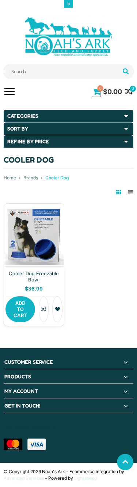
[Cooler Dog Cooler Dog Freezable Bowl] (34, 207)
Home (10, 177)
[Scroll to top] (125, 462)
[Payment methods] (13, 444)
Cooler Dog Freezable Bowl (34, 276)
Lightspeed (85, 478)
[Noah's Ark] (69, 36)
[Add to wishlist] (57, 309)
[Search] (125, 71)
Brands (30, 177)
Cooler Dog (57, 177)
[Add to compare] (44, 309)
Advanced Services (24, 478)
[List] (130, 192)
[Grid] (119, 192)
